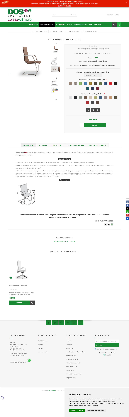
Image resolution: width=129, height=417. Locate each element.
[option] (56, 51)
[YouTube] (68, 322)
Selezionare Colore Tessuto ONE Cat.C (92, 80)
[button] (64, 3)
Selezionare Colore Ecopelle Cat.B (92, 94)
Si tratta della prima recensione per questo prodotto (93, 48)
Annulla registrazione (111, 349)
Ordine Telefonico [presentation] (97, 145)
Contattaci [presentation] (57, 145)
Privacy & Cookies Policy (73, 374)
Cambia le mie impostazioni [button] (95, 410)
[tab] (28, 145)
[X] (127, 208)
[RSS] (80, 322)
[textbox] (61, 14)
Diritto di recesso (71, 370)
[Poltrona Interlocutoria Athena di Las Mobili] (56, 60)
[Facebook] (48, 322)
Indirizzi (40, 344)
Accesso (117, 15)
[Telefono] (105, 225)
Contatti (68, 341)
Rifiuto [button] (81, 410)
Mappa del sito (70, 378)
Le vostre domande (72, 359)
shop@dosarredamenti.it (17, 350)
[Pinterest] (61, 322)
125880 (71, 241)
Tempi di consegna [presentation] (75, 145)
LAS (96, 58)
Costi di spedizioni (71, 367)
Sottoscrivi (99, 349)
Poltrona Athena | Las (18, 285)
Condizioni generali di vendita (75, 352)
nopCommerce (52, 390)
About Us (69, 344)
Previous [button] (55, 43)
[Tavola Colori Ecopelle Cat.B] (56, 90)
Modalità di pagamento (73, 363)
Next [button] (55, 99)
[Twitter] (55, 322)
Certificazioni (70, 348)
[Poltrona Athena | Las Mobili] (56, 49)
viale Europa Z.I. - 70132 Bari (18, 343)
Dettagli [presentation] (43, 145)
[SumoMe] (127, 218)
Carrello (40, 348)
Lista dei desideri (43, 352)
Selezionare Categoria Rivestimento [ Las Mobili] (92, 72)
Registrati (110, 15)
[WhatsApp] (127, 211)
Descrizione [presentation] (28, 145)
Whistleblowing (71, 356)
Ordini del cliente (43, 341)
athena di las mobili (60, 241)
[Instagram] (74, 322)
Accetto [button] (73, 410)
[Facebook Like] (127, 202)
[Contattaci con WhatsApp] (112, 225)
